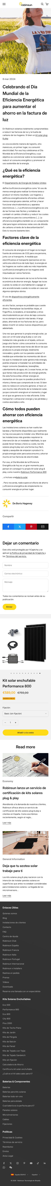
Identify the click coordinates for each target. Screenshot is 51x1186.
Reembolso (8, 1147)
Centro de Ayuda (10, 936)
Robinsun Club (9, 941)
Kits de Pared (9, 1046)
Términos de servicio (12, 1142)
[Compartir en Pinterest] (31, 527)
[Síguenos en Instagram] (17, 1163)
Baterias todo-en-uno (13, 1096)
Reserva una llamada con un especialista (21, 991)
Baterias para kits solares (14, 1092)
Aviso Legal (8, 1156)
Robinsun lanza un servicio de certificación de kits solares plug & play (24, 793)
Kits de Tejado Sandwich (14, 1055)
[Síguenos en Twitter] (10, 1163)
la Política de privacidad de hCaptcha (27, 553)
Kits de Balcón (9, 1041)
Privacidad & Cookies (12, 1137)
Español (35, 1175)
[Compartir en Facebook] (8, 527)
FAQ (4, 932)
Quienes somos (10, 913)
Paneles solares (10, 1110)
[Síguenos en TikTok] (38, 1163)
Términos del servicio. (16, 556)
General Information (14, 859)
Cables (6, 1119)
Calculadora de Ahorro (13, 1064)
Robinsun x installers (12, 968)
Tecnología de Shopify (32, 1181)
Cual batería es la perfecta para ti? (18, 1105)
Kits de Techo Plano (12, 1028)
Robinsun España (11, 945)
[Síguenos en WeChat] (10, 1167)
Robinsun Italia (9, 954)
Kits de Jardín (9, 1032)
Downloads (8, 986)
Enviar (9, 607)
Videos (6, 982)
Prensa (6, 977)
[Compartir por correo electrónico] (42, 527)
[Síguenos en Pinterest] (24, 1163)
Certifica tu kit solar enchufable (17, 1069)
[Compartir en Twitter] (20, 527)
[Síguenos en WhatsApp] (4, 1167)
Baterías (6, 1087)
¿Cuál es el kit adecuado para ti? (18, 1073)
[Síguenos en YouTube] (31, 1163)
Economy (8, 781)
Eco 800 (6, 1014)
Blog (5, 918)
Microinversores (10, 1114)
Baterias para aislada (12, 1101)
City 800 (6, 1018)
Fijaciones (7, 1124)
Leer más (7, 822)
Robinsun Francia (11, 950)
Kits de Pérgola (10, 1037)
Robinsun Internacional (13, 964)
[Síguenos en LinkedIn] (44, 1163)
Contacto (7, 927)
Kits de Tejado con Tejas (14, 1051)
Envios (6, 1151)
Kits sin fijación (10, 1060)
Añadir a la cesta (25, 732)
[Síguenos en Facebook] (4, 1163)
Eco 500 (6, 1005)
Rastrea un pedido (11, 973)
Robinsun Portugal (11, 959)
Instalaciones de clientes (14, 922)
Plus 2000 (7, 1023)
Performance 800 (11, 1009)
